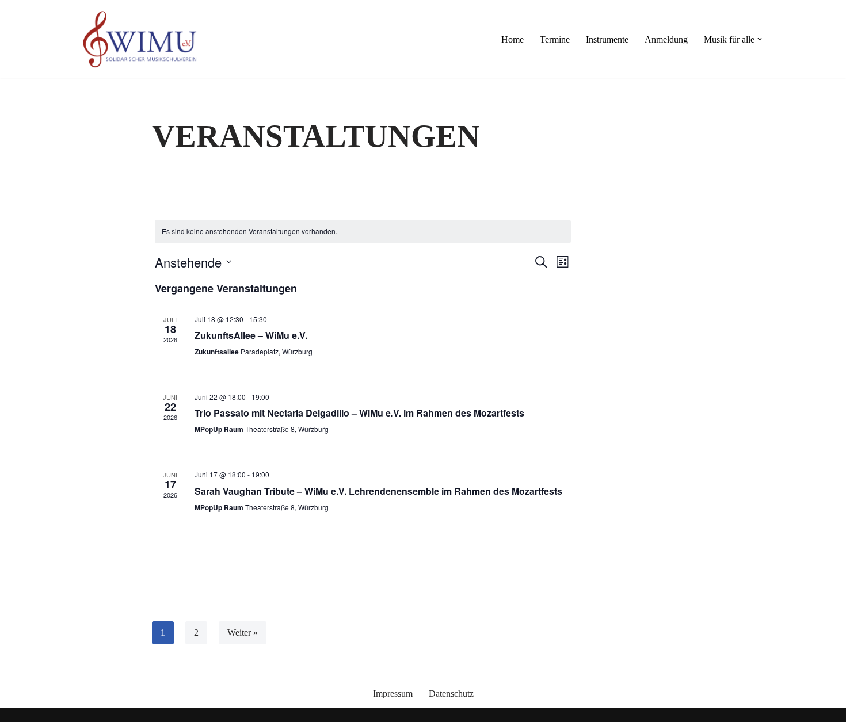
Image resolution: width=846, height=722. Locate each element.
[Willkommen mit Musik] (139, 39)
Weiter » (242, 632)
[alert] (363, 231)
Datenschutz (451, 693)
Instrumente (607, 39)
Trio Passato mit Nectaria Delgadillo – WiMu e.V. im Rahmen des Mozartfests (359, 412)
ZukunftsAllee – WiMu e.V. (251, 335)
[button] (759, 39)
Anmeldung (666, 39)
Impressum (393, 693)
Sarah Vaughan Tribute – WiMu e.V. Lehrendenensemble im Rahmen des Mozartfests (378, 491)
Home (512, 39)
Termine (555, 39)
